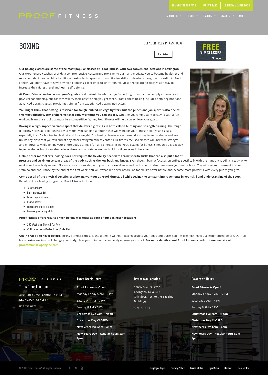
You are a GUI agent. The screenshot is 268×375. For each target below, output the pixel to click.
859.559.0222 (27, 306)
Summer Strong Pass (184, 5)
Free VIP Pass (210, 5)
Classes (225, 16)
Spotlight (172, 16)
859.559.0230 (142, 308)
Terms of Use (196, 368)
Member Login (242, 5)
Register (163, 54)
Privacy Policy (177, 368)
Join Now (229, 5)
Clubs (190, 16)
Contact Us (243, 368)
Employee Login (157, 368)
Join (240, 16)
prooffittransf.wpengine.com (38, 245)
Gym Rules (214, 368)
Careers (228, 368)
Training (207, 16)
